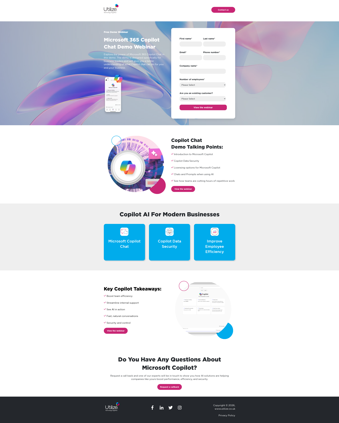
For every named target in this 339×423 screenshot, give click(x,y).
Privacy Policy (226, 415)
